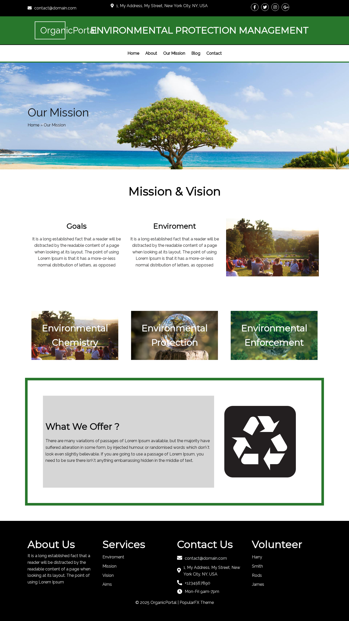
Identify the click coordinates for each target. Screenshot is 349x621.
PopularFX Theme (197, 602)
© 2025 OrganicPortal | (157, 602)
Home (33, 125)
